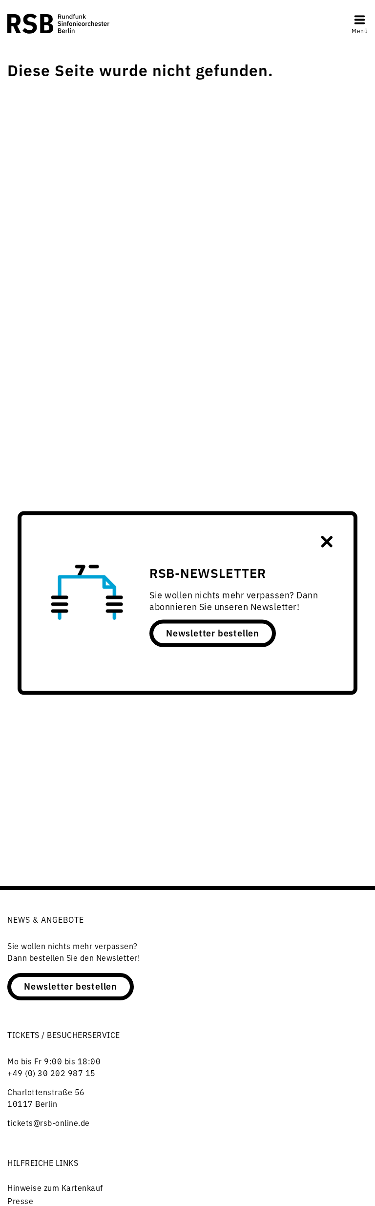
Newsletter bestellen (212, 632)
